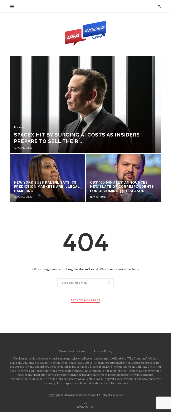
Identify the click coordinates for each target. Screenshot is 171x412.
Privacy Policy (103, 351)
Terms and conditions (73, 351)
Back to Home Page (85, 300)
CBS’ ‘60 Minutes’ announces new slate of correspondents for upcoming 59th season (122, 186)
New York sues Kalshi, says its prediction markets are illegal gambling (47, 186)
